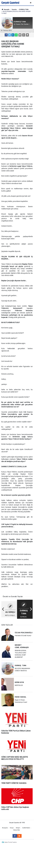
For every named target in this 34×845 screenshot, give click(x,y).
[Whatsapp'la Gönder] (16, 34)
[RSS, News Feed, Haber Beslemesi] (19, 836)
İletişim (18, 828)
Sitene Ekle (16, 830)
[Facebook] (6, 34)
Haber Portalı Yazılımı (10, 842)
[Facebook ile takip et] (15, 836)
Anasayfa (5, 828)
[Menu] (31, 3)
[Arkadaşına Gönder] (19, 34)
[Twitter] (9, 34)
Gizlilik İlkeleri (26, 828)
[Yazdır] (23, 34)
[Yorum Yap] (27, 34)
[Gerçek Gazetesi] (10, 2)
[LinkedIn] (12, 34)
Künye (12, 828)
